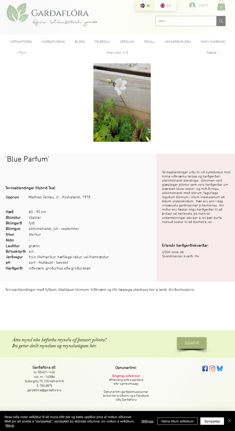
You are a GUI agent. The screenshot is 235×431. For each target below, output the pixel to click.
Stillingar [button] (147, 421)
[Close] (229, 421)
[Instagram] (212, 368)
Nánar (10, 425)
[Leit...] (220, 21)
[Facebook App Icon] (205, 368)
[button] (221, 5)
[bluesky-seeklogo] (220, 368)
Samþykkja (212, 421)
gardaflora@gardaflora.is (44, 390)
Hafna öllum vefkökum (177, 421)
